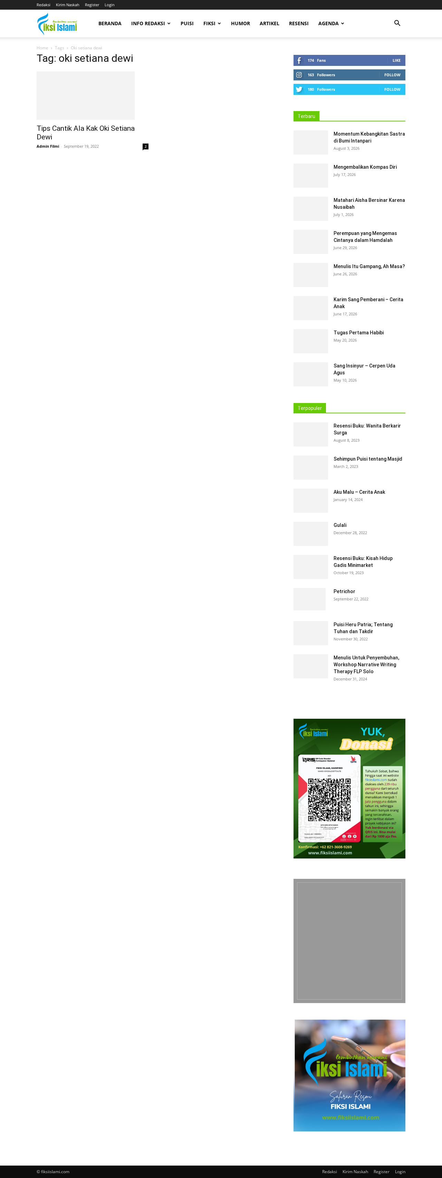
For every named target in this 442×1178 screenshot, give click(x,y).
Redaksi (43, 4)
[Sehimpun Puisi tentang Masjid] (311, 467)
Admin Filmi (48, 146)
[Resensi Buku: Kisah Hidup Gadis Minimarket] (311, 567)
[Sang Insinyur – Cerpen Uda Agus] (311, 374)
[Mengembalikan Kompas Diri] (311, 176)
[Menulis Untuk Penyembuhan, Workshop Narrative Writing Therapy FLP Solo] (311, 666)
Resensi (299, 23)
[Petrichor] (310, 599)
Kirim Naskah (67, 4)
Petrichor (344, 591)
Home (42, 48)
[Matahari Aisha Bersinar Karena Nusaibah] (311, 209)
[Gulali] (311, 534)
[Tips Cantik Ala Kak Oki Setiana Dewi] (92, 95)
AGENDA (328, 23)
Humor (240, 23)
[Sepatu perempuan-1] (349, 941)
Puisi (187, 23)
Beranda (110, 23)
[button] (397, 24)
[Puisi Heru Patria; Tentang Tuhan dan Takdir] (311, 633)
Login (110, 4)
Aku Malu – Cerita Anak (359, 492)
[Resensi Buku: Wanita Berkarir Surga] (311, 434)
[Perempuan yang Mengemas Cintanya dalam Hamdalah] (311, 242)
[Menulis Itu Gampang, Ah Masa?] (311, 275)
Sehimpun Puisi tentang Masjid (368, 459)
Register (92, 4)
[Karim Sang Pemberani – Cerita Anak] (311, 308)
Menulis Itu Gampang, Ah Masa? (369, 266)
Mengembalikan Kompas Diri (365, 167)
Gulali (340, 525)
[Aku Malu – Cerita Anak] (311, 501)
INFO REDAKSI (148, 23)
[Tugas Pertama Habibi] (311, 341)
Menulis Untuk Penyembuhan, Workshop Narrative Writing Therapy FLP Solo (366, 664)
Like (397, 60)
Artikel (269, 23)
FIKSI (209, 23)
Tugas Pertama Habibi (359, 332)
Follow (392, 74)
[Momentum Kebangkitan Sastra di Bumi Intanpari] (311, 142)
